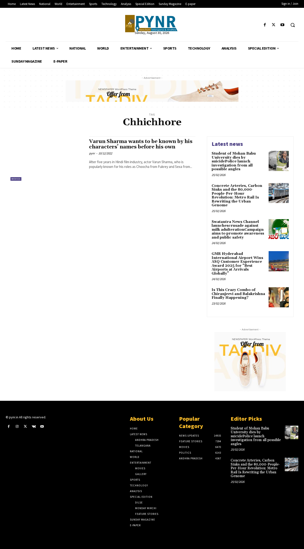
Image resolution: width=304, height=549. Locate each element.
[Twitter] (274, 25)
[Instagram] (17, 426)
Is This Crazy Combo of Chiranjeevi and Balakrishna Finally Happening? (238, 294)
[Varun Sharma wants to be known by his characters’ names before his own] (47, 158)
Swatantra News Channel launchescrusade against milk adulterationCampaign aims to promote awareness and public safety (238, 230)
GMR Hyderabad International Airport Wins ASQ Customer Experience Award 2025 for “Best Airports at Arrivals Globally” (237, 264)
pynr (92, 153)
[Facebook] (264, 25)
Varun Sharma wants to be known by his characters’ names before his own (140, 144)
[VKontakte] (34, 426)
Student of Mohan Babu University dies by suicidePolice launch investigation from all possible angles (234, 161)
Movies (15, 178)
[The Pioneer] (152, 23)
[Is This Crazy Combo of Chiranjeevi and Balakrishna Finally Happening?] (279, 297)
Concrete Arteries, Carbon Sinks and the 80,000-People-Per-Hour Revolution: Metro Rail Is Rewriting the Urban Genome (237, 196)
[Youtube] (282, 25)
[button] (292, 25)
